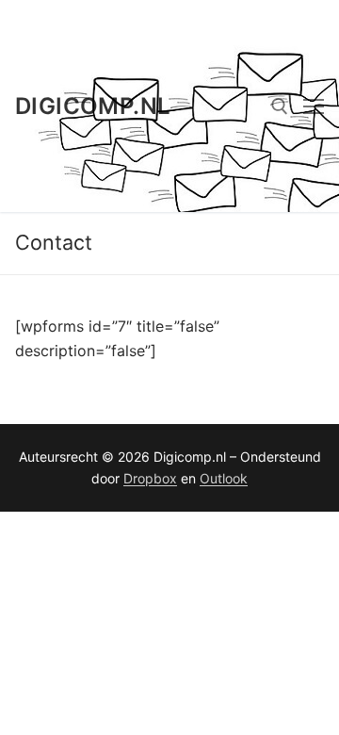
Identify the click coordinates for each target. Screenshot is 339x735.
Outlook (224, 478)
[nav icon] (313, 106)
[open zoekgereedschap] (279, 106)
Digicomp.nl (92, 106)
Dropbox (150, 478)
